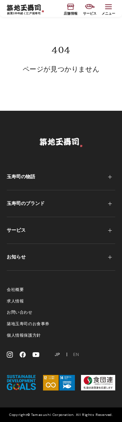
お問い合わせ (20, 312)
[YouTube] (36, 354)
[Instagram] (10, 355)
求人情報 (15, 301)
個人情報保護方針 (24, 335)
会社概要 (15, 289)
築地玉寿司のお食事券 (28, 323)
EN (76, 354)
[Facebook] (23, 355)
